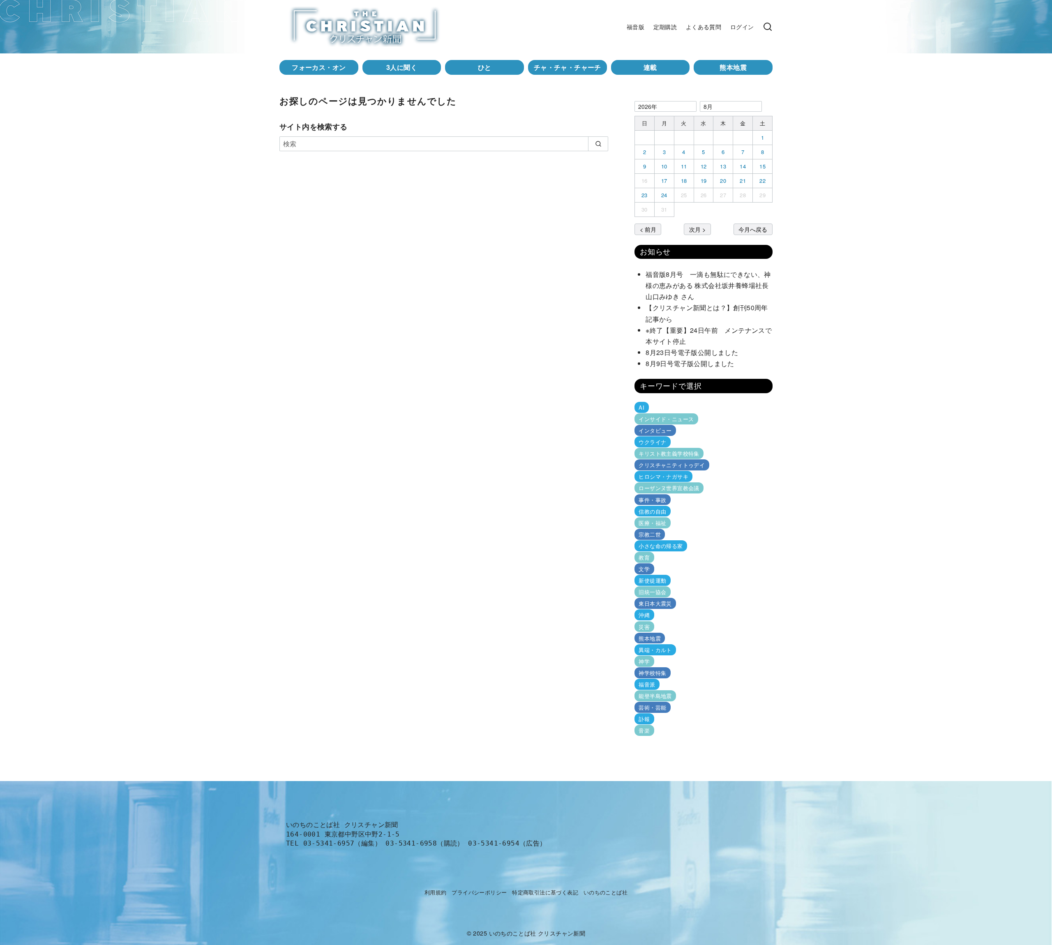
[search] (598, 143)
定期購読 (665, 26)
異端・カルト (655, 650)
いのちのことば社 (606, 892)
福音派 (647, 684)
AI (641, 407)
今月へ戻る (752, 229)
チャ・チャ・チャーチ (567, 67)
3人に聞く (401, 67)
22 (762, 180)
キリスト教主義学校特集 (669, 453)
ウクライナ (652, 442)
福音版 (635, 26)
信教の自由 (652, 511)
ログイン (742, 26)
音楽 (644, 730)
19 (704, 180)
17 (664, 180)
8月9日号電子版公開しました (690, 363)
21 (743, 180)
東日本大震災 (655, 603)
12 (704, 166)
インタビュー (655, 430)
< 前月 (648, 229)
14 (743, 166)
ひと (484, 67)
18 (684, 180)
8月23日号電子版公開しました (692, 352)
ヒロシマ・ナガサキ (663, 476)
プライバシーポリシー (479, 892)
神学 (644, 661)
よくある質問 (703, 26)
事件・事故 (652, 499)
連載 (650, 67)
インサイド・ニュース (666, 419)
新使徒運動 (652, 580)
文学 (644, 569)
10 (664, 166)
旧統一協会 (652, 592)
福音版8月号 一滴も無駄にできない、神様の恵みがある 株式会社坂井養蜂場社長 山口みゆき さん (710, 285)
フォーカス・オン (319, 67)
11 (684, 166)
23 (644, 195)
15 (762, 166)
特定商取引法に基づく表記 (545, 892)
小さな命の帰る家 (661, 546)
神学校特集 (652, 673)
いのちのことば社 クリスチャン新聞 (537, 933)
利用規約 (435, 892)
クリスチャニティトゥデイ (672, 465)
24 (664, 195)
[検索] (768, 26)
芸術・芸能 (652, 707)
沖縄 (644, 615)
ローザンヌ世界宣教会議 (669, 488)
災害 (644, 626)
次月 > (697, 229)
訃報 (644, 719)
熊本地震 (733, 67)
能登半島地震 (655, 696)
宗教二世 (650, 534)
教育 (644, 557)
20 (723, 180)
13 (723, 166)
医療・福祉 (652, 523)
